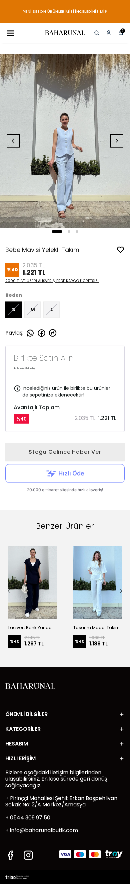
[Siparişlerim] (108, 32)
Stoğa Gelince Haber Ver (65, 452)
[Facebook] (10, 855)
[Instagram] (28, 855)
